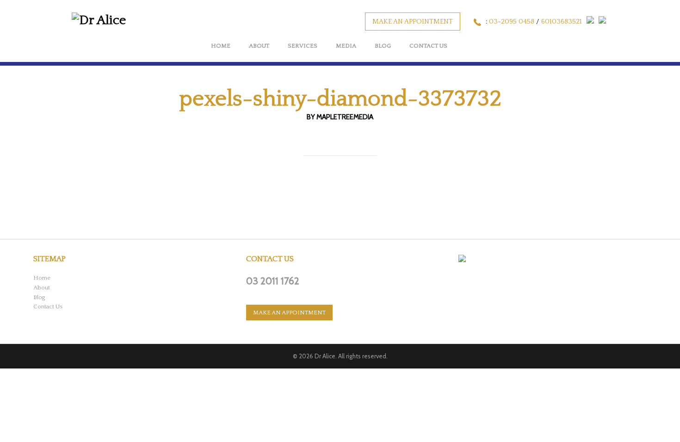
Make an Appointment (412, 21)
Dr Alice (325, 356)
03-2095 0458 (511, 21)
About (259, 46)
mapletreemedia (344, 117)
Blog (39, 297)
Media (346, 46)
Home (220, 46)
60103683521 (561, 21)
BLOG (383, 46)
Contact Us (428, 46)
